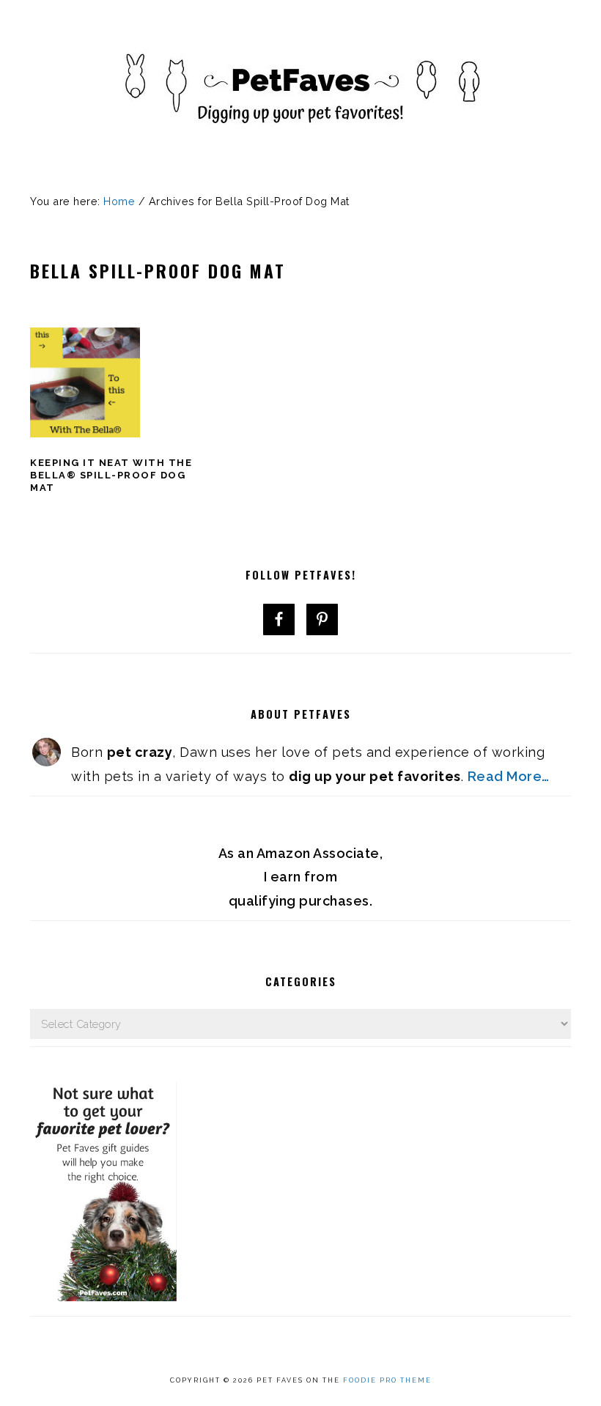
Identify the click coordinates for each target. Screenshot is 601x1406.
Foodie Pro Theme (387, 1380)
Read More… (509, 776)
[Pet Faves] (300, 154)
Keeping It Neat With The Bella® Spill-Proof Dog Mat (111, 475)
